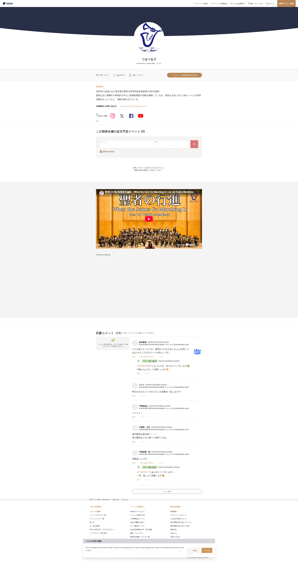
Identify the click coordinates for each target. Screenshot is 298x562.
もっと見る (167, 491)
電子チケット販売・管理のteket (100, 499)
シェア (161, 357)
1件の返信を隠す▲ (147, 357)
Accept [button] (207, 550)
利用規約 (173, 511)
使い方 (92, 522)
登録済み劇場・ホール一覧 (140, 537)
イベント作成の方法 (137, 515)
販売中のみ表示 (108, 152)
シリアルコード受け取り (99, 533)
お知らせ (173, 533)
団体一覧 (115, 499)
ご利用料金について (137, 519)
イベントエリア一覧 (97, 519)
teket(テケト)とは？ (137, 511)
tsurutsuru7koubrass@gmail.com (133, 106)
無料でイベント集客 (286, 3)
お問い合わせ (175, 537)
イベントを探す (95, 511)
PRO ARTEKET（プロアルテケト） (103, 529)
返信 (133, 357)
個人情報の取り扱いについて (180, 522)
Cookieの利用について (178, 519)
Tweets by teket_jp (103, 255)
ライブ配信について (137, 526)
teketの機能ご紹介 (137, 522)
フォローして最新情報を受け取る (184, 75)
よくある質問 (94, 526)
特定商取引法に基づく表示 (180, 526)
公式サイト (102, 116)
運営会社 (173, 529)
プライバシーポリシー (178, 515)
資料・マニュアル (136, 533)
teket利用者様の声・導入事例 (141, 529)
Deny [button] (195, 550)
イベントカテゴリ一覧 (98, 515)
